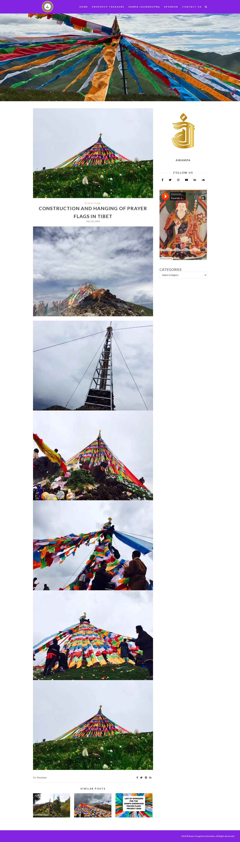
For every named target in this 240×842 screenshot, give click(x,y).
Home (83, 6)
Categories (170, 270)
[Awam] (47, 6)
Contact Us (192, 6)
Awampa (42, 777)
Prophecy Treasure (108, 6)
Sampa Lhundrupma (144, 6)
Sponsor (171, 6)
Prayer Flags (93, 203)
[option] (120, 57)
